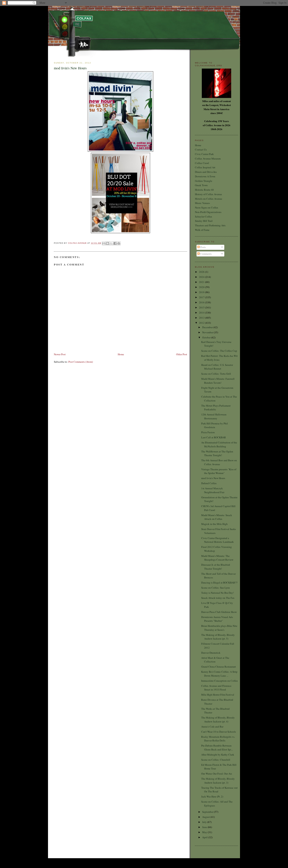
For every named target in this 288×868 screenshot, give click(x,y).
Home (121, 354)
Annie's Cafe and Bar (212, 726)
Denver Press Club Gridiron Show (219, 612)
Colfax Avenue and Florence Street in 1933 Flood (216, 687)
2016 (202, 302)
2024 (202, 277)
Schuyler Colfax (203, 216)
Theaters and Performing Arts (210, 225)
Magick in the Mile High (214, 524)
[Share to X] (111, 243)
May (205, 832)
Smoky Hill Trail (204, 221)
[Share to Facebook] (115, 243)
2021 (202, 282)
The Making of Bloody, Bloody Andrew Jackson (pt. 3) (218, 780)
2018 (202, 292)
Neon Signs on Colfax (206, 207)
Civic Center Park (204, 154)
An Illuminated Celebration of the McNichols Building (219, 444)
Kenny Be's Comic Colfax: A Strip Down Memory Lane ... (219, 673)
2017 (202, 297)
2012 (202, 322)
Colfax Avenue (77, 243)
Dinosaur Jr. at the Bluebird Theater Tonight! (215, 566)
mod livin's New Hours (213, 478)
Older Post (181, 354)
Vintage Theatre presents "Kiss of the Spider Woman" (218, 471)
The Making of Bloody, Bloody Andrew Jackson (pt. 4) (218, 719)
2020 (202, 287)
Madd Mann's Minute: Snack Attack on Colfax (216, 517)
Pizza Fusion (208, 432)
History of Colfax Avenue (208, 194)
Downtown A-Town (205, 176)
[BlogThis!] (108, 243)
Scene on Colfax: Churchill (215, 759)
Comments (206, 254)
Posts (203, 247)
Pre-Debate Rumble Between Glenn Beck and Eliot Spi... (217, 747)
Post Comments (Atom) (80, 361)
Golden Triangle (203, 181)
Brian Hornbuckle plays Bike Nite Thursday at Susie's (219, 628)
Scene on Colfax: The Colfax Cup (219, 350)
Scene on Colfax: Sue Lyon (215, 587)
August (206, 817)
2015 (202, 307)
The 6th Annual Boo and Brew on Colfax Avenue (219, 462)
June (205, 827)
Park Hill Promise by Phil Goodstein (214, 425)
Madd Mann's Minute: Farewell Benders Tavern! (218, 380)
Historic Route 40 (204, 189)
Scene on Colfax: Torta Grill (216, 373)
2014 (202, 312)
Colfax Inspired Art (205, 167)
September (208, 812)
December (207, 327)
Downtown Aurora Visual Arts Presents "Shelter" (217, 619)
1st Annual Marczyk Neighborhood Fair (212, 490)
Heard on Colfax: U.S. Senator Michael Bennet (217, 367)
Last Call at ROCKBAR (213, 437)
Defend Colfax (209, 483)
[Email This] (104, 243)
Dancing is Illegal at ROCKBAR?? (219, 582)
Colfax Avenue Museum (208, 158)
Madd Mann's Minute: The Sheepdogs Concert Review (217, 558)
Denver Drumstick (210, 652)
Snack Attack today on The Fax (218, 598)
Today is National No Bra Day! (217, 592)
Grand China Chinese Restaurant (218, 666)
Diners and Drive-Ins (206, 172)
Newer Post (60, 354)
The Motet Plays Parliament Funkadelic (216, 407)
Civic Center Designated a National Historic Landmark (217, 540)
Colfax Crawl (202, 163)
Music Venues (202, 203)
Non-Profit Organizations (208, 212)
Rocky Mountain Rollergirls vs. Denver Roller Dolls (218, 738)
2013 (202, 317)
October (206, 337)
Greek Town (201, 185)
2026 (202, 272)
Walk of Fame (202, 230)
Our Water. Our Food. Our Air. (216, 773)
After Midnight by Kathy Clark (217, 754)
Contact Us (201, 149)
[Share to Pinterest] (119, 243)
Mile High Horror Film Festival (217, 694)
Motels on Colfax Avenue (208, 198)
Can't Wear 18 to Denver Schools (218, 731)
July (204, 822)
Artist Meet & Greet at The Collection (215, 659)
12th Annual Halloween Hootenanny (213, 416)
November (208, 332)
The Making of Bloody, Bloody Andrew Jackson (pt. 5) (218, 637)
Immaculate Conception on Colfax (219, 680)
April (205, 837)
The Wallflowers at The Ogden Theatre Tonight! (217, 453)
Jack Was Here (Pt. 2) (212, 796)
